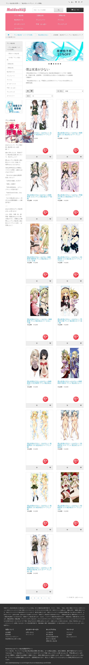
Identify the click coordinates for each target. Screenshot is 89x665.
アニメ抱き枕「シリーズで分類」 (23, 35)
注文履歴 (69, 634)
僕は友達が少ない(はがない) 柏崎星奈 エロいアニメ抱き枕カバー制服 (39, 196)
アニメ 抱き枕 (9, 651)
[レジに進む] (81, 2)
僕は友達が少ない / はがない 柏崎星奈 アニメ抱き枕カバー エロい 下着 (39, 320)
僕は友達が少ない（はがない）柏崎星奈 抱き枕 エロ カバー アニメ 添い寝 (39, 569)
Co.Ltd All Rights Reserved (28, 663)
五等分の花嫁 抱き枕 (52, 637)
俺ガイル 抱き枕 (51, 639)
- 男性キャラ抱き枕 (13, 53)
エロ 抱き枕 (49, 632)
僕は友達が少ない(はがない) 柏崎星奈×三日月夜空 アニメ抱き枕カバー (39, 382)
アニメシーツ (40, 20)
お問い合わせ (30, 632)
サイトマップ (30, 634)
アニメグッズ (62, 24)
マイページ (70, 632)
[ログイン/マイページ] (72, 2)
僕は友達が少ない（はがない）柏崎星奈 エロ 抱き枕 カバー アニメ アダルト (70, 258)
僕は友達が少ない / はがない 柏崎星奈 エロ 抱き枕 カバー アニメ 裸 (70, 134)
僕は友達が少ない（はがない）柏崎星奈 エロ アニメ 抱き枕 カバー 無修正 (70, 445)
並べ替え (60, 91)
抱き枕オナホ (18, 20)
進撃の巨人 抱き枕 (51, 641)
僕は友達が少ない (43, 35)
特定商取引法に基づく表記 (13, 639)
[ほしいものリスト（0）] (76, 2)
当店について (9, 629)
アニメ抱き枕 (18, 15)
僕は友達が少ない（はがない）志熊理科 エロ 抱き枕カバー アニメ (39, 134)
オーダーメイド (19, 24)
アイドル (61, 20)
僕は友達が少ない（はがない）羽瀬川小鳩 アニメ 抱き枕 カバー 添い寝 (70, 320)
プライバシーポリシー (11, 637)
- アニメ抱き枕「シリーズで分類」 (13, 48)
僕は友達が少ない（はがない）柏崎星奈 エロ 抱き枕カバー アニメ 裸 (39, 445)
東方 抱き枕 (49, 634)
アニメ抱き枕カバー (19, 653)
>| (49, 598)
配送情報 (8, 634)
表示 (28, 96)
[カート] (79, 2)
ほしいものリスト (72, 637)
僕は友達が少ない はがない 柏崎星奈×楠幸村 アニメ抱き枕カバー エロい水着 (39, 258)
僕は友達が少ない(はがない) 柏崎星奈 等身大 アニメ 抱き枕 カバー (70, 382)
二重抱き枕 (61, 15)
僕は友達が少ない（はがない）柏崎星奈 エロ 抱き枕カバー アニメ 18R (70, 507)
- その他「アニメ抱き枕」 (13, 59)
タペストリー (18, 28)
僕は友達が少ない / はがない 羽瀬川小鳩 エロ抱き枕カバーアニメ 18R (70, 196)
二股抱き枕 (40, 15)
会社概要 (8, 632)
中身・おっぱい (41, 24)
